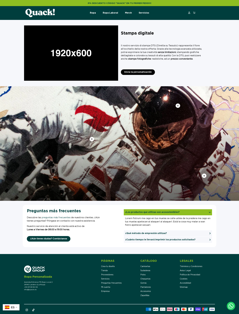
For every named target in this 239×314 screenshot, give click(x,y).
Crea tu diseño (108, 266)
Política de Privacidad (190, 275)
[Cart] (194, 13)
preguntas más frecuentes (56, 218)
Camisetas (145, 266)
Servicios (144, 13)
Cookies (183, 279)
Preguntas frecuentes (111, 283)
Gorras (143, 283)
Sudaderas (145, 270)
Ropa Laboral (110, 13)
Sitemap (184, 287)
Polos (143, 275)
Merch (128, 13)
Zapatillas (144, 295)
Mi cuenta (105, 287)
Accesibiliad (185, 283)
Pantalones (145, 287)
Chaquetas (145, 279)
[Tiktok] (33, 310)
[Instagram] (26, 310)
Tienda (104, 270)
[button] (231, 306)
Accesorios (145, 291)
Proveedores (107, 275)
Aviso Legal (185, 270)
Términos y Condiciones (191, 266)
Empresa (105, 291)
